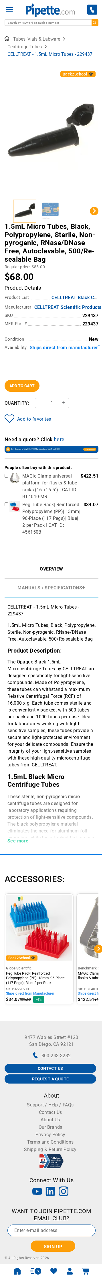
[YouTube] (37, 1192)
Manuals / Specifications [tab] (49, 588)
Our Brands (50, 1127)
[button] (24, 211)
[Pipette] (50, 9)
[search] (95, 22)
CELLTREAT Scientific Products (68, 307)
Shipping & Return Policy (50, 1149)
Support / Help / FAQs (50, 1105)
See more (17, 841)
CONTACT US (50, 1068)
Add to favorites (34, 419)
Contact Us (50, 1112)
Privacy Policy (50, 1134)
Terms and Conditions (50, 1142)
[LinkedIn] (50, 1192)
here (59, 439)
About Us (50, 1119)
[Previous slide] (9, 211)
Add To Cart (22, 385)
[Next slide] (94, 211)
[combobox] (51, 22)
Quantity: (17, 403)
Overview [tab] (51, 569)
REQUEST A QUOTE (50, 1079)
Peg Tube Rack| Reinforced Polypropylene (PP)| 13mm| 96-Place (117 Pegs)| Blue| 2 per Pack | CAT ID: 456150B (51, 518)
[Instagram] (63, 1192)
